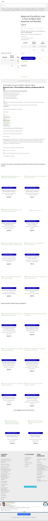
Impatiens (5, 124)
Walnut (5, 118)
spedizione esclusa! (30, 28)
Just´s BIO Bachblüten (28, 38)
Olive (4, 114)
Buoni (26, 466)
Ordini (26, 460)
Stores (2, 499)
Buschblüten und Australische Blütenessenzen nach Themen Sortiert (5, 476)
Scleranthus (6, 121)
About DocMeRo (5, 464)
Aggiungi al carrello (28, 58)
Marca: (22, 38)
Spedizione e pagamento (30, 517)
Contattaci (3, 495)
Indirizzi (27, 464)
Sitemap (3, 497)
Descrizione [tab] (24, 76)
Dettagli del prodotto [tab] (24, 80)
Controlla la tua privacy (30, 486)
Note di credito (29, 462)
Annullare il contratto (24, 514)
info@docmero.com (42, 480)
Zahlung (3, 493)
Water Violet (6, 120)
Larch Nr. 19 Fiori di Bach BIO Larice (9, 290)
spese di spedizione (6, 459)
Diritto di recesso (5, 466)
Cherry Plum (6, 116)
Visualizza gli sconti (8, 187)
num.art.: (22, 36)
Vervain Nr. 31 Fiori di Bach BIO (9, 256)
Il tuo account (29, 454)
